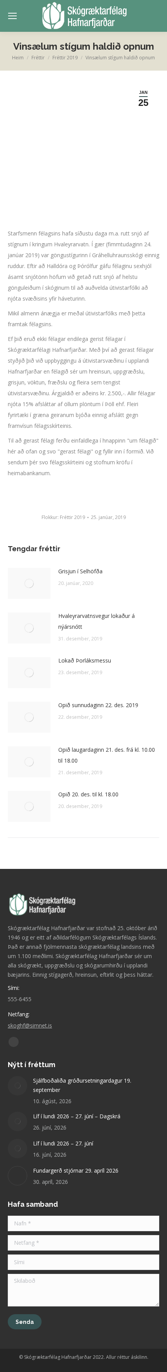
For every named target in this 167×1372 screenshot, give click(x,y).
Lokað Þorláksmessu (84, 660)
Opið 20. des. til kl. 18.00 (88, 794)
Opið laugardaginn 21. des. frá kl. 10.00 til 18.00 (106, 755)
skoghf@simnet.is (30, 1025)
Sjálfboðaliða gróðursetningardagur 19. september (82, 1085)
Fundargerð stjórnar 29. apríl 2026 (75, 1170)
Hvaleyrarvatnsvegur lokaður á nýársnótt (96, 621)
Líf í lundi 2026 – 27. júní (63, 1143)
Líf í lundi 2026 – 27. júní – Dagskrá (76, 1116)
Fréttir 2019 (72, 517)
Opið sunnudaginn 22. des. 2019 (98, 705)
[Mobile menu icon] (12, 16)
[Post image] (29, 583)
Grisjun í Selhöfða (80, 571)
